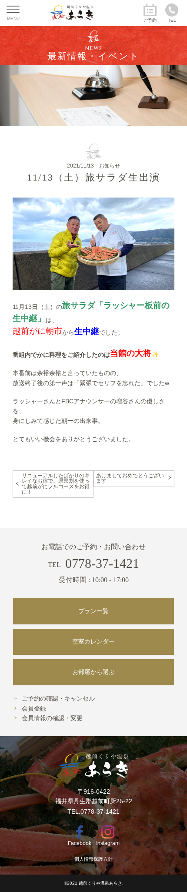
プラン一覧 (93, 611)
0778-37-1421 (93, 563)
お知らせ (109, 166)
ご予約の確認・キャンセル (58, 698)
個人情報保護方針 (93, 859)
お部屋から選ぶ (93, 672)
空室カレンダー (93, 641)
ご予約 (150, 20)
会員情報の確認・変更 (52, 718)
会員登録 (34, 708)
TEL (172, 20)
